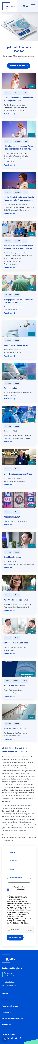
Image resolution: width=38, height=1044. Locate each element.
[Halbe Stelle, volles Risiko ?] (19, 669)
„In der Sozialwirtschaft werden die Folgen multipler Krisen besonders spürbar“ (19, 198)
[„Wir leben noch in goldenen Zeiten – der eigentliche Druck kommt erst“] (19, 129)
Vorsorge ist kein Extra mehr (16, 643)
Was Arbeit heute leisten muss (17, 600)
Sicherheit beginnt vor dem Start (18, 474)
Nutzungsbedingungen (10, 1006)
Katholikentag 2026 (12, 517)
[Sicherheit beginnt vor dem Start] (19, 457)
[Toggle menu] (33, 6)
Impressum (6, 1000)
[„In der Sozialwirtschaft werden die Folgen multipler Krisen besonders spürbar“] (19, 180)
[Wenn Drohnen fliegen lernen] (19, 328)
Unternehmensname (16, 877)
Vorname (12, 852)
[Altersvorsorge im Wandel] (19, 712)
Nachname (13, 861)
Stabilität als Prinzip (12, 557)
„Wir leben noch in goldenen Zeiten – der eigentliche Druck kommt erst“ (18, 147)
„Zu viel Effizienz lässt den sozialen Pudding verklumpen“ (18, 99)
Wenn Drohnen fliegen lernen (16, 345)
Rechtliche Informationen (11, 1018)
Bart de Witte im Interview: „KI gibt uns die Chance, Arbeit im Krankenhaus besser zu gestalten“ (19, 247)
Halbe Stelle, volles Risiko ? (15, 686)
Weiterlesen (8, 114)
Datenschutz (6, 1012)
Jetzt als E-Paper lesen (17, 66)
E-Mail (12, 869)
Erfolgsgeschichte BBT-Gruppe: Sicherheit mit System (18, 301)
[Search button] (24, 6)
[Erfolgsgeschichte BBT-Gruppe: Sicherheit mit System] (19, 283)
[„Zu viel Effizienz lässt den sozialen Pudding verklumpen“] (19, 81)
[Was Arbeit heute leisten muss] (19, 583)
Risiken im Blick (10, 431)
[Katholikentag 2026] (19, 500)
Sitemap (5, 1024)
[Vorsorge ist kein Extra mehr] (19, 626)
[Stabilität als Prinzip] (19, 540)
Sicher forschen (10, 388)
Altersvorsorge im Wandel (15, 729)
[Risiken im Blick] (19, 414)
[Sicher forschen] (19, 371)
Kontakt (5, 994)
